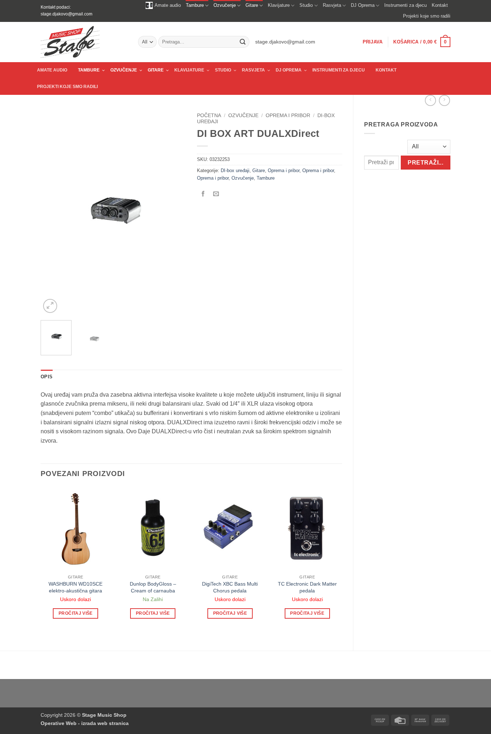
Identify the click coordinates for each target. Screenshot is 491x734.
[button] (373, 42)
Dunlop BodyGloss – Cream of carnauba (153, 587)
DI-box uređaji (235, 170)
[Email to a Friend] (216, 194)
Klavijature (279, 5)
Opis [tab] (46, 376)
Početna (209, 115)
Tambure (195, 5)
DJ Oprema (363, 5)
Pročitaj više (76, 613)
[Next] (174, 211)
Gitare (252, 5)
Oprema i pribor (288, 115)
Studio (306, 5)
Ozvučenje (225, 5)
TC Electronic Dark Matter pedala (307, 587)
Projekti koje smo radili (426, 16)
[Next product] (430, 100)
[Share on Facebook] (203, 194)
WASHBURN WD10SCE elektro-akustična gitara (75, 587)
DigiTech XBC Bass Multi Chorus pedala (230, 587)
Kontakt (440, 5)
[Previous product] (444, 100)
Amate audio (168, 5)
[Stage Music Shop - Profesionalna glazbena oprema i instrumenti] (84, 42)
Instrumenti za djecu (405, 5)
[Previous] (52, 211)
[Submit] (243, 42)
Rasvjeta (332, 5)
